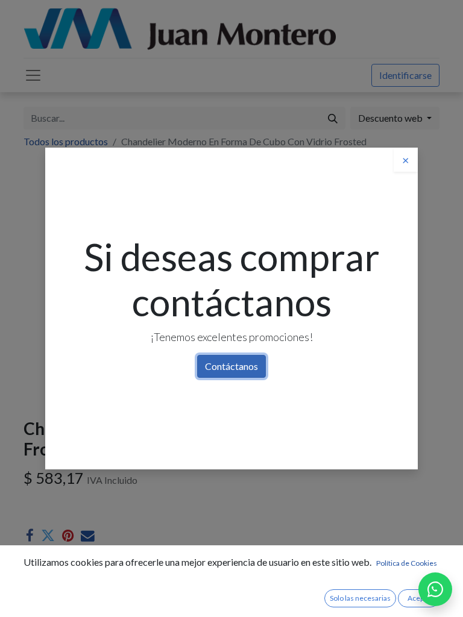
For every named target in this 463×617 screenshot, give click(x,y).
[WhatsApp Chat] (435, 589)
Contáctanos (231, 366)
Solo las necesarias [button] (360, 598)
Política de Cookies (406, 563)
